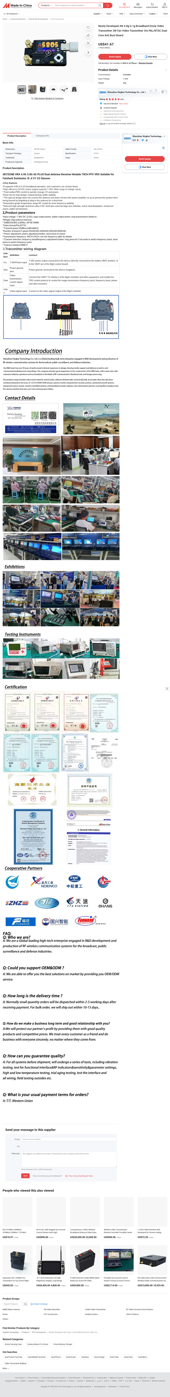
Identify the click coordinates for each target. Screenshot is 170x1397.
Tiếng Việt (145, 1381)
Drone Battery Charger (63, 1344)
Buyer (109, 13)
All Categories (12, 13)
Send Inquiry (115, 56)
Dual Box (85, 1357)
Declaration (112, 1386)
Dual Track (114, 1357)
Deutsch (80, 1381)
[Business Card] (163, 147)
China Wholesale (74, 1378)
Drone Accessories (57, 19)
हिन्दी (120, 1381)
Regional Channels (116, 1378)
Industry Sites (102, 1378)
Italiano (72, 1381)
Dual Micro (142, 1357)
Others (5, 1319)
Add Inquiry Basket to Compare (48, 98)
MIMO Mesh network (11, 1309)
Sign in (164, 7)
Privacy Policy (124, 1386)
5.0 (134, 140)
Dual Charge (99, 1357)
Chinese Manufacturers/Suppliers (53, 1378)
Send (25, 1175)
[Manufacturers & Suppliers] (17, 5)
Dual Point (128, 1357)
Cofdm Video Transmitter (95, 1309)
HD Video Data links (52, 1309)
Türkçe (137, 1381)
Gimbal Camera (91, 1314)
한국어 (106, 1381)
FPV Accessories (51, 1314)
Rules (165, 13)
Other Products (132, 1314)
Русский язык (61, 1381)
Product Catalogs (40, 1304)
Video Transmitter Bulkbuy (15, 1363)
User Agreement (100, 1386)
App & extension (136, 13)
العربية (99, 1381)
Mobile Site (142, 1378)
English (23, 1381)
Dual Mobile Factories (37, 1357)
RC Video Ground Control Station (139, 1309)
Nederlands (90, 1381)
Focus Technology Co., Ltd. (67, 1386)
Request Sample (146, 63)
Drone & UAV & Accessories (38, 19)
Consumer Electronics (18, 19)
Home (5, 19)
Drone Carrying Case (13, 1344)
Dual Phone (56, 1357)
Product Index (131, 1378)
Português (40, 1381)
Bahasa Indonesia (158, 1381)
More (5, 1368)
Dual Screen (71, 1357)
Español (31, 1381)
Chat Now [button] (152, 56)
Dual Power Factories (13, 1357)
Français (50, 1381)
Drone (5, 1314)
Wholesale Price (88, 1378)
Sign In (102, 123)
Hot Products (20, 1378)
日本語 (114, 1381)
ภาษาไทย (128, 1381)
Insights (152, 1378)
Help (121, 13)
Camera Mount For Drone (37, 1344)
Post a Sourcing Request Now (79, 1176)
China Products (33, 1378)
